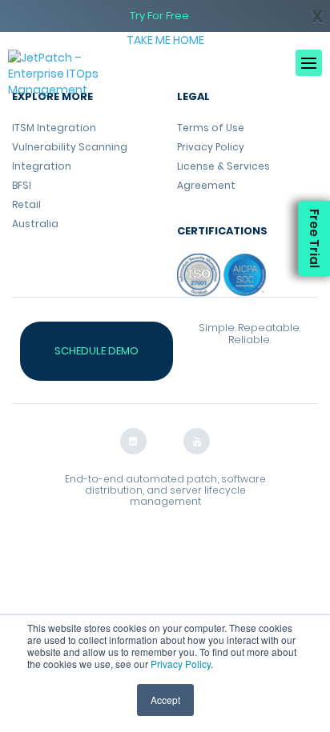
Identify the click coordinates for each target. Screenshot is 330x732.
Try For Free (159, 15)
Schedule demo (96, 350)
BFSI (21, 185)
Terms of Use (210, 127)
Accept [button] (165, 699)
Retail (26, 204)
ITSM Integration (54, 127)
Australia (35, 223)
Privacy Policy (181, 663)
